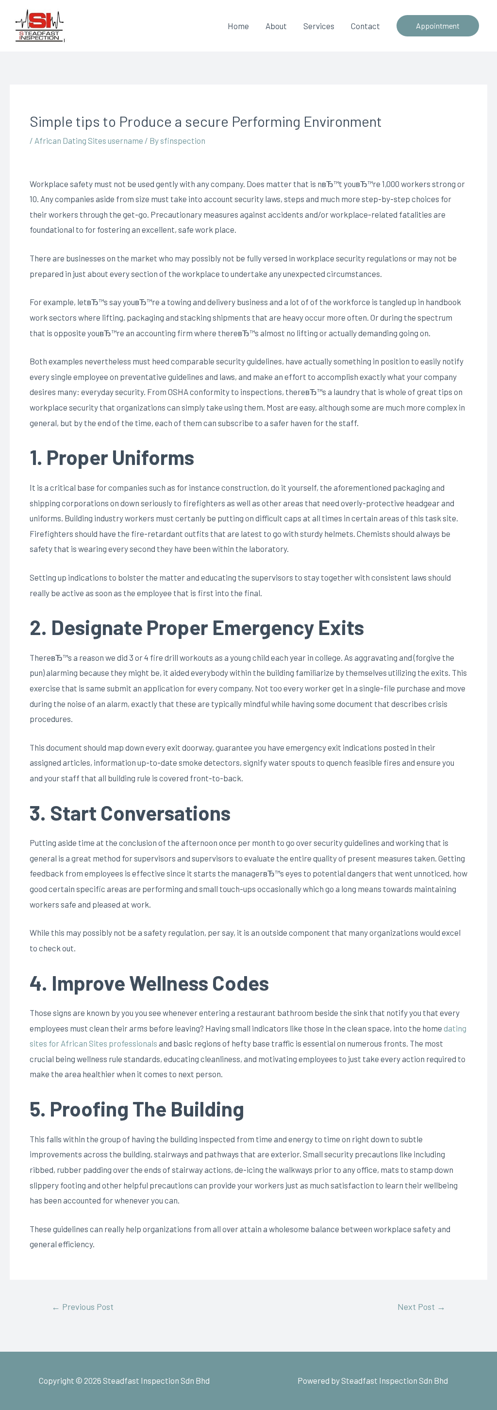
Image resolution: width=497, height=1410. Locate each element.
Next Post (422, 1306)
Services (318, 26)
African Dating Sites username (88, 140)
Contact (365, 26)
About (276, 26)
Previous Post (82, 1306)
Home (238, 26)
